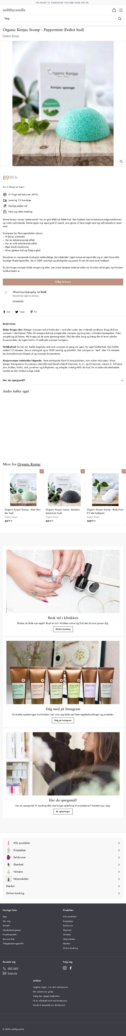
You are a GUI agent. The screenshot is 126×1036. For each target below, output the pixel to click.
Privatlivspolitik (10, 934)
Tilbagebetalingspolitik (13, 943)
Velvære (67, 934)
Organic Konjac (11, 35)
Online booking (63, 629)
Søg (4, 916)
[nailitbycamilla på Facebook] (70, 968)
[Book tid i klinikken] (63, 581)
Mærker (66, 943)
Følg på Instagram (63, 720)
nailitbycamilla (14, 10)
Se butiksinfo (18, 301)
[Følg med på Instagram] (63, 672)
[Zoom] (121, 161)
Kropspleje (68, 921)
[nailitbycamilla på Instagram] (64, 968)
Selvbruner (68, 925)
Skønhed (67, 930)
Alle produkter (70, 916)
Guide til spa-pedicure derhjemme (49, 1005)
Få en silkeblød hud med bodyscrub (50, 1000)
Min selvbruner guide (43, 991)
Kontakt (6, 925)
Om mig (6, 921)
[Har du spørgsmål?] (63, 763)
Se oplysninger (63, 811)
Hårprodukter (69, 939)
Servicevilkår (9, 939)
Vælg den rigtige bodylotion (46, 996)
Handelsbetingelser (12, 930)
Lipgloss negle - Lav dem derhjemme (50, 987)
